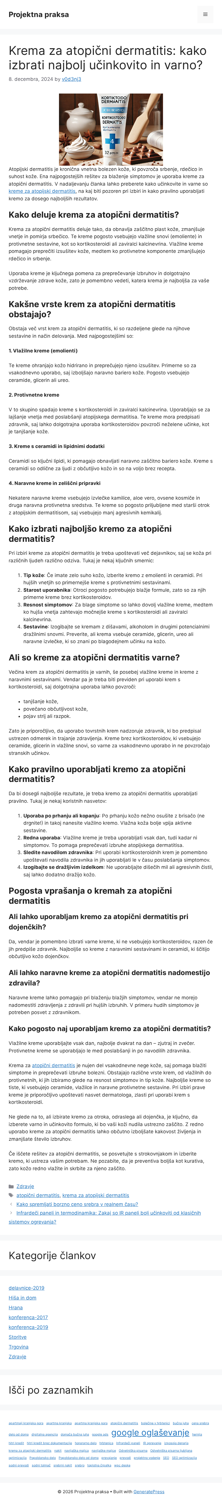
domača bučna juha (75, 1434)
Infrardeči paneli (128, 1443)
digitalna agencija (45, 1434)
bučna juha (181, 1423)
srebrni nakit (62, 1465)
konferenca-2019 (28, 1327)
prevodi (125, 1458)
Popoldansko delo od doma (79, 1458)
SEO (166, 1458)
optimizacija (18, 1458)
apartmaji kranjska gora (26, 1423)
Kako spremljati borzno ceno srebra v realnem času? (77, 1204)
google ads (100, 1434)
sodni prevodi (19, 1465)
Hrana (16, 1307)
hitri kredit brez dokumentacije (49, 1443)
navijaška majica (76, 1451)
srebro (79, 1465)
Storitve (18, 1337)
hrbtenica (106, 1443)
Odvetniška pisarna (133, 1451)
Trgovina (19, 1347)
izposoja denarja (176, 1443)
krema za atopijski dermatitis (95, 1195)
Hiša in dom (22, 1298)
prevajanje (109, 1458)
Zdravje (25, 1186)
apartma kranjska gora (91, 1423)
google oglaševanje (150, 1432)
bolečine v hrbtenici (155, 1423)
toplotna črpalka (99, 1465)
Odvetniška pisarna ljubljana (171, 1451)
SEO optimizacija (184, 1458)
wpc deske (122, 1465)
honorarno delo (86, 1443)
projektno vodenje (147, 1458)
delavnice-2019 (27, 1288)
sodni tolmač (41, 1465)
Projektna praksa (39, 14)
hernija (197, 1434)
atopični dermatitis (53, 1065)
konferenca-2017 (28, 1317)
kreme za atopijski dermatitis (42, 191)
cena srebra (200, 1423)
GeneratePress (149, 1491)
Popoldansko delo (42, 1458)
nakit (58, 1451)
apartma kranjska (59, 1423)
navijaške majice (104, 1451)
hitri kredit (16, 1443)
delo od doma (19, 1434)
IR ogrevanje (152, 1443)
